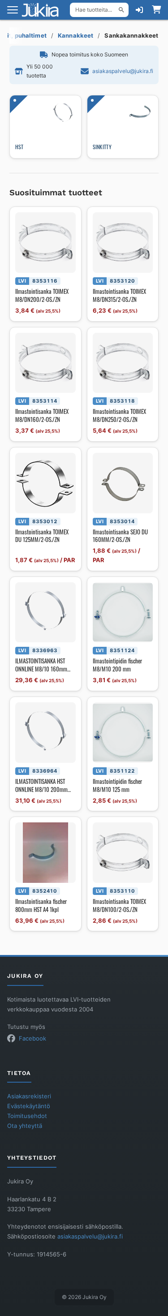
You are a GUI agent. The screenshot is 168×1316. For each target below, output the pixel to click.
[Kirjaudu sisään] (139, 10)
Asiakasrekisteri (29, 1096)
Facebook (32, 1038)
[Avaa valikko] (13, 10)
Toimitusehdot (27, 1116)
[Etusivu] (43, 10)
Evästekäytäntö (28, 1106)
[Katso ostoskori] (156, 9)
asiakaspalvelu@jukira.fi (122, 71)
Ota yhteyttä (24, 1125)
